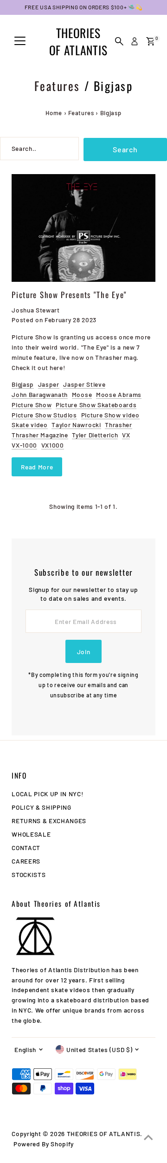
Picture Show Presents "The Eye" (69, 294)
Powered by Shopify (43, 1144)
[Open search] (119, 41)
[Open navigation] (20, 41)
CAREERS (26, 861)
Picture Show (31, 405)
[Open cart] (150, 41)
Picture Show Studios (44, 415)
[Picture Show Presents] (83, 228)
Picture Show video (110, 415)
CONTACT (26, 847)
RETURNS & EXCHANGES (49, 821)
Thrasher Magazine (40, 435)
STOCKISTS (28, 874)
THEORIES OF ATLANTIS (78, 41)
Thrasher (118, 425)
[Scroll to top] (148, 1137)
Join (83, 652)
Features (57, 85)
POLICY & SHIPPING (41, 807)
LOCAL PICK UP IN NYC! (47, 794)
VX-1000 (24, 445)
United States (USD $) (99, 1049)
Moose (82, 394)
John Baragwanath (40, 394)
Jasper (48, 384)
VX (126, 435)
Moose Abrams (118, 394)
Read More (37, 467)
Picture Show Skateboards (96, 405)
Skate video (29, 425)
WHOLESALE (31, 834)
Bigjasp (23, 384)
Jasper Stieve (84, 384)
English (25, 1049)
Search (125, 149)
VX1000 (52, 445)
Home (53, 113)
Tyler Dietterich (95, 435)
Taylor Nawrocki (76, 425)
